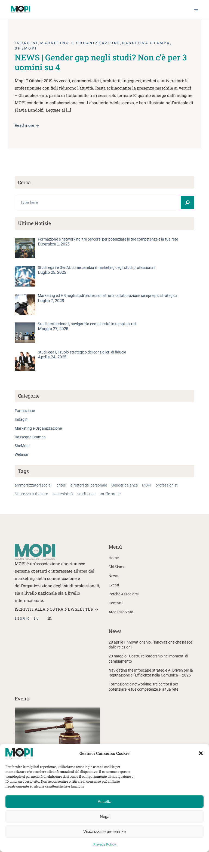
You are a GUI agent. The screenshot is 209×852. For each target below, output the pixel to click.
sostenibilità (63, 494)
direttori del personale (88, 485)
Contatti (115, 603)
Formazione (25, 410)
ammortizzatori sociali (33, 485)
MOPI (146, 485)
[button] (201, 753)
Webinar (22, 454)
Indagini (26, 43)
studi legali (86, 494)
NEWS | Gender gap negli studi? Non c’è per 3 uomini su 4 (101, 62)
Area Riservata (121, 612)
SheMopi (26, 48)
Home (114, 558)
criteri (61, 485)
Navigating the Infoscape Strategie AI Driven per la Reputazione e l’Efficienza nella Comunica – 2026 (151, 672)
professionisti (167, 485)
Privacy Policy (104, 844)
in (50, 618)
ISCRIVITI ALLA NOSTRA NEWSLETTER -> (56, 609)
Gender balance (124, 485)
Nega (104, 816)
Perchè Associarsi (124, 594)
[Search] (187, 202)
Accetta (104, 801)
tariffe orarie (110, 494)
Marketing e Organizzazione (80, 43)
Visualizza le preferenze (104, 831)
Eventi (114, 585)
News (113, 576)
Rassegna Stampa (146, 43)
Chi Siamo (117, 567)
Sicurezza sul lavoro (31, 494)
